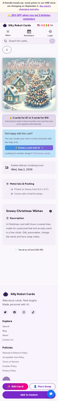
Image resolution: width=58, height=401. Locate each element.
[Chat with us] (51, 394)
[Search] (52, 41)
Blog (4, 331)
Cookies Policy (9, 366)
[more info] (50, 211)
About (5, 335)
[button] (29, 84)
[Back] (6, 49)
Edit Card (15, 386)
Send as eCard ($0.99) (29, 249)
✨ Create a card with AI (27, 148)
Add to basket (29, 394)
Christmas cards (41, 153)
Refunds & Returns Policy (14, 353)
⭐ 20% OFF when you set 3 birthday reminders (29, 17)
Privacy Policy (9, 370)
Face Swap (42, 386)
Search (5, 326)
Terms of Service (10, 361)
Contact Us (7, 339)
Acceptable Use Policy (13, 357)
